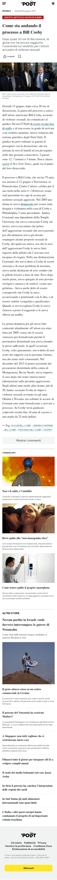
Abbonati (28, 868)
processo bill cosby (29, 430)
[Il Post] (28, 3)
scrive (5, 164)
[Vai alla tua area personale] (53, 3)
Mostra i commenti (28, 440)
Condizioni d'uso (42, 846)
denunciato (27, 204)
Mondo (6, 11)
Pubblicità (30, 842)
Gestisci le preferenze (18, 846)
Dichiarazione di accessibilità (28, 849)
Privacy (42, 842)
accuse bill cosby (21, 425)
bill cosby (10, 430)
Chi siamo (16, 842)
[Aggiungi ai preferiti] (19, 56)
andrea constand (43, 425)
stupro (48, 430)
